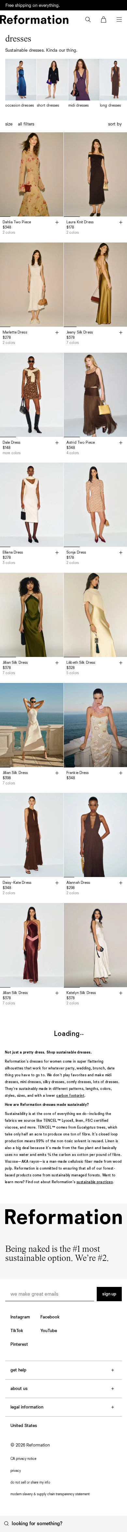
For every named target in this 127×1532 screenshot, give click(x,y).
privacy (15, 1471)
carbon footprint (70, 1095)
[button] (88, 19)
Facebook (50, 1317)
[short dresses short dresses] (52, 84)
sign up (109, 1294)
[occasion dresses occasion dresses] (20, 84)
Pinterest (19, 1344)
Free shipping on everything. (33, 5)
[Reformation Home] (34, 19)
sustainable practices (95, 1182)
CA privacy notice (23, 1458)
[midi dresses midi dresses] (84, 84)
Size (9, 124)
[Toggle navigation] (119, 19)
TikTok (16, 1331)
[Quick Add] (57, 223)
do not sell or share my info (30, 1482)
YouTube (48, 1331)
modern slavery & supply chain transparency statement (50, 1494)
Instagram (20, 1317)
